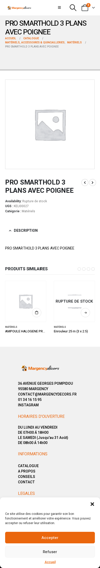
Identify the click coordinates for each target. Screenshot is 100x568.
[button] (92, 503)
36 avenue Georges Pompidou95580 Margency (45, 386)
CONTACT (26, 482)
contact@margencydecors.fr (47, 394)
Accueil (50, 562)
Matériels (28, 211)
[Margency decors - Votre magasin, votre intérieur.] (19, 7)
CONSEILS (26, 476)
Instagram (28, 405)
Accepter (50, 538)
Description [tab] (26, 230)
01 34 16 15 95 (30, 399)
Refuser (50, 552)
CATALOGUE (28, 466)
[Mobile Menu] (59, 7)
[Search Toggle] (73, 7)
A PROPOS (26, 471)
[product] (25, 301)
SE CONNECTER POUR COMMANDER (36, 312)
